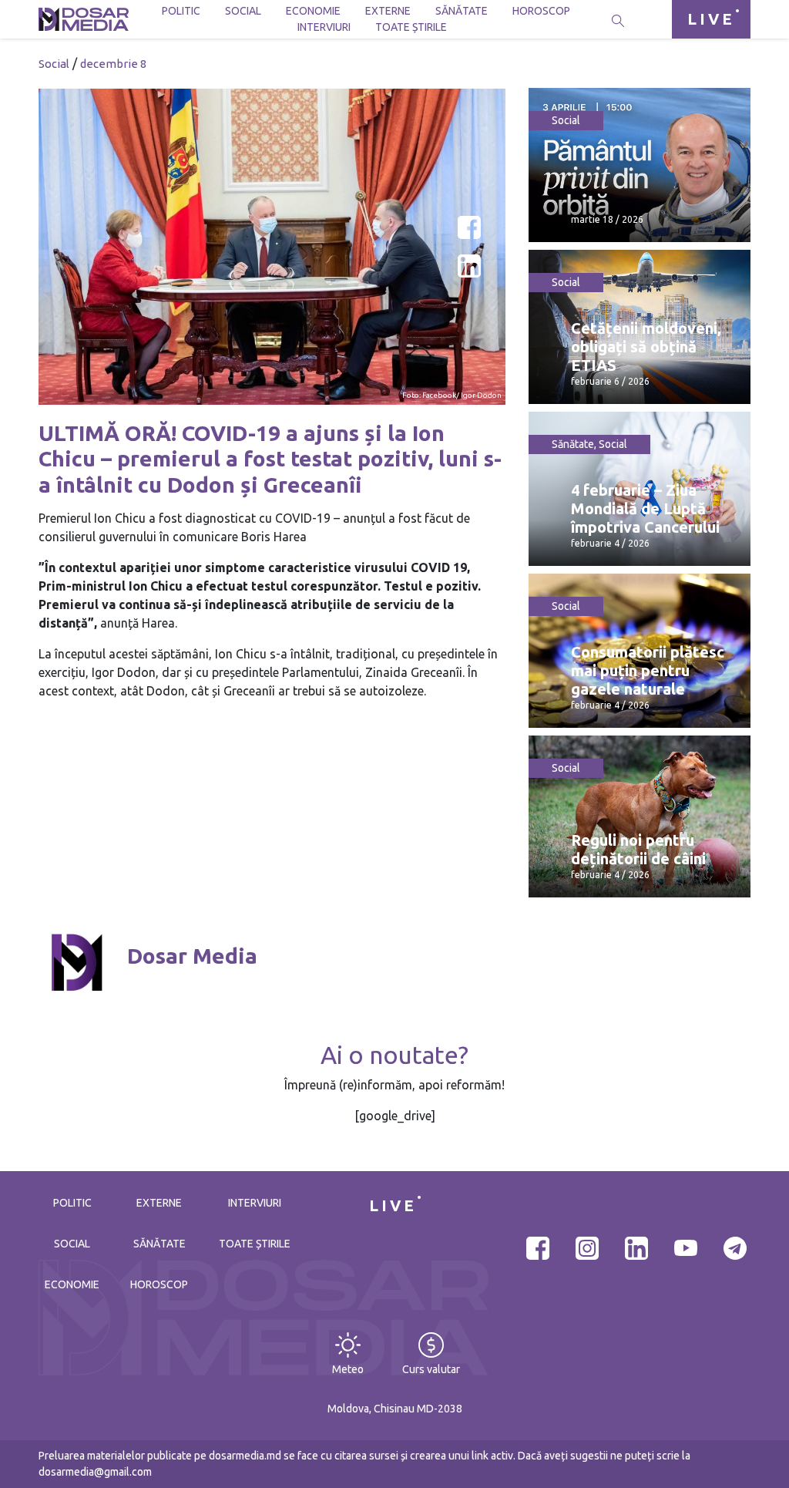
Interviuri (324, 27)
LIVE (711, 19)
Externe (388, 11)
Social (243, 11)
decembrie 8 (113, 63)
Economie (313, 11)
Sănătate (461, 11)
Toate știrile (411, 27)
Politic (181, 11)
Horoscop (541, 11)
